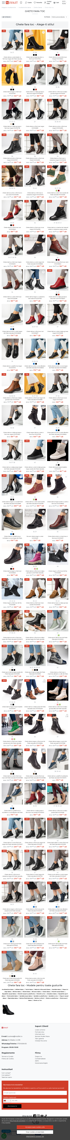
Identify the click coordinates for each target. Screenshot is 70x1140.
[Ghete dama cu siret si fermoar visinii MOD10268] (12, 280)
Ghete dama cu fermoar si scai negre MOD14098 (35, 228)
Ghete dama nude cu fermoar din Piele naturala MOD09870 (35, 979)
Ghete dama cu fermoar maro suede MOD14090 (35, 603)
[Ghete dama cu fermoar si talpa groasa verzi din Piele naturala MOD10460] (37, 569)
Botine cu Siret (39, 998)
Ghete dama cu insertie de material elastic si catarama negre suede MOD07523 (57, 228)
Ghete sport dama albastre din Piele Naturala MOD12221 (35, 944)
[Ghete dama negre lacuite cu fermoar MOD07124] (36, 55)
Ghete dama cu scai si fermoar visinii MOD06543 (57, 263)
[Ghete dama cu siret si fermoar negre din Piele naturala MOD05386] (13, 774)
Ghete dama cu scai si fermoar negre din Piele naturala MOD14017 (12, 843)
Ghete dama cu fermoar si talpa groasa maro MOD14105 (12, 398)
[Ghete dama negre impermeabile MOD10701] (59, 465)
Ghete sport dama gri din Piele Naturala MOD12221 (12, 944)
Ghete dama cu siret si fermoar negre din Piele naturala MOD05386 (35, 777)
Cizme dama (46, 991)
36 (11, 52)
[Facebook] (35, 1115)
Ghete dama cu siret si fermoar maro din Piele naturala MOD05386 (12, 777)
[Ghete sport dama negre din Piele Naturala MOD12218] (12, 670)
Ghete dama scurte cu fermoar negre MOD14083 (58, 127)
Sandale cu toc (53, 996)
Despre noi (38, 1056)
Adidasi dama (19, 989)
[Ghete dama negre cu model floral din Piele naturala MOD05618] (13, 500)
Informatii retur (40, 1034)
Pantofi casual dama (58, 991)
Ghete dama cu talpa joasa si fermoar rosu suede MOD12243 (35, 811)
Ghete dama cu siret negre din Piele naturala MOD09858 (35, 263)
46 (57, 566)
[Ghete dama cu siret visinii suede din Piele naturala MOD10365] (59, 191)
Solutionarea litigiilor (41, 1063)
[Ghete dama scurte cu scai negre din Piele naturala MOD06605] (36, 364)
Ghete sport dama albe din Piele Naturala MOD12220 (57, 944)
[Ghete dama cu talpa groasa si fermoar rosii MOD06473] (36, 90)
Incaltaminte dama (25, 7)
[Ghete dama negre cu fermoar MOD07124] (34, 55)
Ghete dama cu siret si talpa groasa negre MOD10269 (57, 332)
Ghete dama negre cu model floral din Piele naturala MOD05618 (12, 502)
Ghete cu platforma (52, 998)
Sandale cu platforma (40, 996)
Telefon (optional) (9, 1097)
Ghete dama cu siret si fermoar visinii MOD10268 (12, 297)
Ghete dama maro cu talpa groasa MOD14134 (58, 603)
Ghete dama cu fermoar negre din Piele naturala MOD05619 (35, 398)
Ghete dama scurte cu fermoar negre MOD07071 (12, 159)
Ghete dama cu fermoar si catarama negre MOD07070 (35, 193)
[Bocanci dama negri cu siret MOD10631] (35, 519)
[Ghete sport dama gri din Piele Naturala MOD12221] (13, 942)
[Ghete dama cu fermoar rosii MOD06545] (12, 210)
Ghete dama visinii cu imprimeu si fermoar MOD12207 (58, 537)
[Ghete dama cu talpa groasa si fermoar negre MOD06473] (34, 90)
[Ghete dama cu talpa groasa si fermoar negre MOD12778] (13, 124)
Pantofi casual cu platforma (26, 994)
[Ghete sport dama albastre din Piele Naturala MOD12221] (11, 942)
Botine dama (17, 991)
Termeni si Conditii (7, 1056)
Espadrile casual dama (9, 994)
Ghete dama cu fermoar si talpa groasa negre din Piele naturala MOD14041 (35, 638)
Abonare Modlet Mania (42, 1036)
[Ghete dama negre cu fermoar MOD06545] (11, 225)
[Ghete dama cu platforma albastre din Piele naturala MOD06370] (57, 759)
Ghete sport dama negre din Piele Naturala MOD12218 (35, 673)
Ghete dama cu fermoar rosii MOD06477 (35, 332)
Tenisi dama (29, 989)
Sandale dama (56, 989)
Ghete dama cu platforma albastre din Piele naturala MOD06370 (57, 777)
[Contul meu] (47, 2)
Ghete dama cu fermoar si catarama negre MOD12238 (58, 159)
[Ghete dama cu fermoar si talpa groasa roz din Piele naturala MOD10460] (35, 569)
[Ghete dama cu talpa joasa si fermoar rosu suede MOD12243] (35, 793)
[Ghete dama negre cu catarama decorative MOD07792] (35, 280)
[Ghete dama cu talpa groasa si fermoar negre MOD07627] (12, 415)
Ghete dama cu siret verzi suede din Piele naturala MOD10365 (57, 193)
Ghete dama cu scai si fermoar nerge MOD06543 (58, 58)
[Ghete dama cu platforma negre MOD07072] (12, 349)
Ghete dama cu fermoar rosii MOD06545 (12, 228)
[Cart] (56, 2)
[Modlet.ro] (12, 2)
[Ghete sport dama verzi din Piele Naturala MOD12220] (59, 635)
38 (36, 52)
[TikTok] (46, 1115)
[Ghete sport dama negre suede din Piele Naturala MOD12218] (14, 670)
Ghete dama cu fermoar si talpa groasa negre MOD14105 (57, 92)
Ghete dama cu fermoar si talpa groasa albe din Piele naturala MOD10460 (57, 708)
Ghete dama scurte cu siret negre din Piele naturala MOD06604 (12, 332)
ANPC (37, 1061)
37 (13, 52)
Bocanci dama (36, 991)
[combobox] (7, 1101)
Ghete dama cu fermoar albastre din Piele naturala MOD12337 (57, 910)
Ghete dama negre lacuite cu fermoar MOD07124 (35, 58)
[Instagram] (39, 1115)
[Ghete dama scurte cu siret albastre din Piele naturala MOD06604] (11, 329)
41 (14, 122)
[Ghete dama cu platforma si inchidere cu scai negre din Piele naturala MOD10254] (12, 519)
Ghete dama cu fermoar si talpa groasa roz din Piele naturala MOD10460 (35, 572)
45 (12, 601)
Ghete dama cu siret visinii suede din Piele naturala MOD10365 (35, 502)
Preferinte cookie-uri (35, 1136)
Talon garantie (39, 1038)
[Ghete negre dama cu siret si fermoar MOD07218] (35, 415)
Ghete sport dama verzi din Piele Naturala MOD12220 (57, 638)
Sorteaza (47, 17)
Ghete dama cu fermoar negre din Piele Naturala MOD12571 (35, 843)
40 (12, 122)
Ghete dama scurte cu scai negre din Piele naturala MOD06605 (58, 367)
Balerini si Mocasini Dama (42, 989)
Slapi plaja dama (13, 998)
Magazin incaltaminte (9, 7)
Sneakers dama (52, 994)
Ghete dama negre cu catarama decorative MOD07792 (34, 297)
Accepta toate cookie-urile (35, 1127)
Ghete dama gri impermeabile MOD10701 (58, 468)
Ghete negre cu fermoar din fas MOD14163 (57, 572)
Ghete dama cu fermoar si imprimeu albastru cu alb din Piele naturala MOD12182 (58, 673)
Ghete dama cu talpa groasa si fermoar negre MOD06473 (35, 92)
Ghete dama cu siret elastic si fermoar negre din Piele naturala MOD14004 (12, 58)
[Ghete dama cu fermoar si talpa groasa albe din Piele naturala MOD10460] (33, 569)
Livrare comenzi (40, 1030)
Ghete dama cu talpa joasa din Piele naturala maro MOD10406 (35, 707)
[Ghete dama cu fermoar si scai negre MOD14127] (57, 383)
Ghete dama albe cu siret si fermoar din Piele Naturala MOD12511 (57, 843)
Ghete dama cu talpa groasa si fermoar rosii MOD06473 (58, 297)
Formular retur (39, 1032)
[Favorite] (38, 2)
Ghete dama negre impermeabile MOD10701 (12, 707)
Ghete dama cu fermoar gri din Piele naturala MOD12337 (35, 910)
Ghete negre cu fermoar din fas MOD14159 (12, 603)
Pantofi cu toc (41, 994)
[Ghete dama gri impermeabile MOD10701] (56, 465)
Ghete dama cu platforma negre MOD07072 (12, 367)
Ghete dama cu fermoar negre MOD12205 (12, 263)
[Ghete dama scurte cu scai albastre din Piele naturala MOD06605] (35, 349)
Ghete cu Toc (37, 1000)
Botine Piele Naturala (26, 998)
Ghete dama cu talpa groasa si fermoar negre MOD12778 (12, 127)
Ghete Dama (38, 7)
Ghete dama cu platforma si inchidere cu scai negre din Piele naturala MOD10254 (12, 537)
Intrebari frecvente (41, 1041)
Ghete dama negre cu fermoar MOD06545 (12, 572)
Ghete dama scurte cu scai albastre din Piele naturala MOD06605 (35, 367)
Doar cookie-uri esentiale (35, 1132)
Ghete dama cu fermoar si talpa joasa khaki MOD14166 (57, 811)
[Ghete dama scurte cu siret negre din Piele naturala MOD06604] (12, 314)
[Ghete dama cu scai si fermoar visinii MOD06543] (59, 55)
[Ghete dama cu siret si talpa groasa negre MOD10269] (57, 314)
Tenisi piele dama (12, 996)
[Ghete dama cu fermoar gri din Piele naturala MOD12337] (36, 907)
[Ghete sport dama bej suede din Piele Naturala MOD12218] (10, 670)
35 (11, 497)
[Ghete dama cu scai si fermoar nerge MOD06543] (56, 55)
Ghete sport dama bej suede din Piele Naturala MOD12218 (12, 979)
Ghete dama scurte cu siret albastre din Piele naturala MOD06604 (57, 433)
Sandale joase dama (26, 996)
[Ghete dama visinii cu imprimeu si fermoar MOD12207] (57, 519)
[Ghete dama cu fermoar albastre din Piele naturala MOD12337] (34, 907)
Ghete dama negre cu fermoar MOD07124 (12, 92)
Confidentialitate (40, 1059)
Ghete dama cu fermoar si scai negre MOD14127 (58, 398)
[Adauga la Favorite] (20, 32)
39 (60, 122)
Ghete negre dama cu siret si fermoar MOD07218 (34, 433)
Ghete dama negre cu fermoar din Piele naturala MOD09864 (35, 742)
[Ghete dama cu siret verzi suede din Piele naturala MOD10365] (56, 191)
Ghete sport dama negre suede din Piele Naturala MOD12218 (12, 673)
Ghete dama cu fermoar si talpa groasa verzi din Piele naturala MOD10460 (12, 742)
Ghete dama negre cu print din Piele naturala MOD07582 (58, 742)
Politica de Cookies (8, 1059)
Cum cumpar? (6, 1073)
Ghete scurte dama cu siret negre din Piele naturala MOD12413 (58, 875)
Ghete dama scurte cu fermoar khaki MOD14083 (35, 159)
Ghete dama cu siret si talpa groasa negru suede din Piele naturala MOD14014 (35, 468)
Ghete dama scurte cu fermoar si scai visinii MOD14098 (12, 193)
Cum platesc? (6, 1075)
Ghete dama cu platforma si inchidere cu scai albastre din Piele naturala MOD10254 (12, 811)
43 (10, 601)
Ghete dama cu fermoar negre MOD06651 (35, 127)
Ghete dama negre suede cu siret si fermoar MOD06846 (57, 502)
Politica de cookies (17, 1121)
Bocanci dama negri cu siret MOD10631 (35, 537)
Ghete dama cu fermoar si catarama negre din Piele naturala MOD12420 (12, 875)
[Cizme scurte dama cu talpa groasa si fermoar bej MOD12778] (11, 124)
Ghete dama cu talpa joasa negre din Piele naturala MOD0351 (12, 468)
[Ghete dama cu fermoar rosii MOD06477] (35, 314)
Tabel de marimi (7, 1077)
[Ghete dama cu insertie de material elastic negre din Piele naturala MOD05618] (11, 500)
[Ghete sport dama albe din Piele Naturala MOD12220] (56, 635)
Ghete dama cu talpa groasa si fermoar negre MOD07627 (12, 433)
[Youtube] (42, 1115)
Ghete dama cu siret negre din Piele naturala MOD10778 (35, 875)
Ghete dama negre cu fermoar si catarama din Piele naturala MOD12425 (12, 910)
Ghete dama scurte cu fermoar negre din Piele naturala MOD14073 (12, 638)
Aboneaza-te (12, 1106)
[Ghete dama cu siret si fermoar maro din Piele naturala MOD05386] (11, 774)
